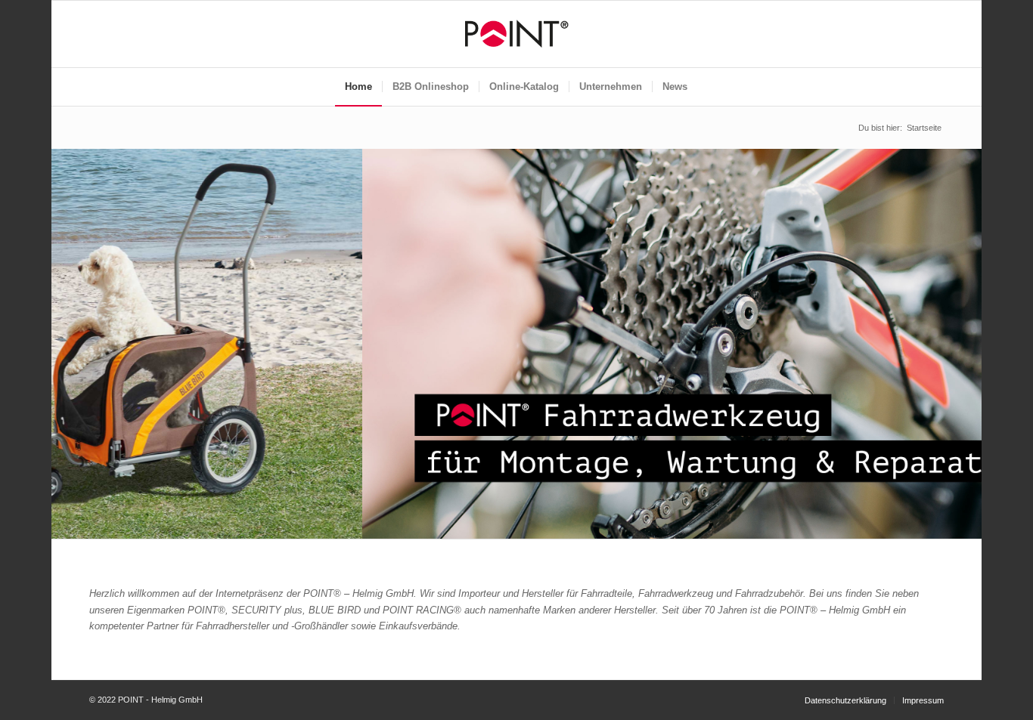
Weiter (968, 328)
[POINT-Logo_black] (516, 34)
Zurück (64, 328)
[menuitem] (358, 87)
